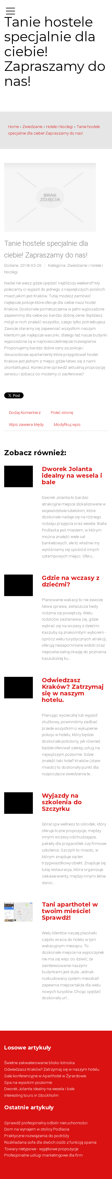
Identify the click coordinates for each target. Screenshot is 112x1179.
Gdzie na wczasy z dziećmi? (70, 581)
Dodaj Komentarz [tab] (25, 412)
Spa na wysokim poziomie (28, 1082)
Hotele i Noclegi (59, 126)
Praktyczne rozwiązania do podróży (36, 1135)
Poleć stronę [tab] (62, 412)
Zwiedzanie (32, 126)
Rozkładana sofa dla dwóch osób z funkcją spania (50, 1142)
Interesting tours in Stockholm (31, 1095)
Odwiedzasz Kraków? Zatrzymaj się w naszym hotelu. (73, 690)
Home (13, 126)
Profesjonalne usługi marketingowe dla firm (43, 1155)
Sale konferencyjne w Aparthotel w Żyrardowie (45, 1075)
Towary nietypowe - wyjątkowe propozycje (41, 1148)
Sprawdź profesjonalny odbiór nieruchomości (46, 1122)
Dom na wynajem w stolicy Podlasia (36, 1129)
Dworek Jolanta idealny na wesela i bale (72, 475)
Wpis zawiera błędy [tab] (26, 424)
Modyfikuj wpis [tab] (67, 424)
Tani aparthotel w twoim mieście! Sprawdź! (70, 911)
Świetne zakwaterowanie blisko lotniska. (40, 1062)
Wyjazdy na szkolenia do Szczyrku (62, 802)
